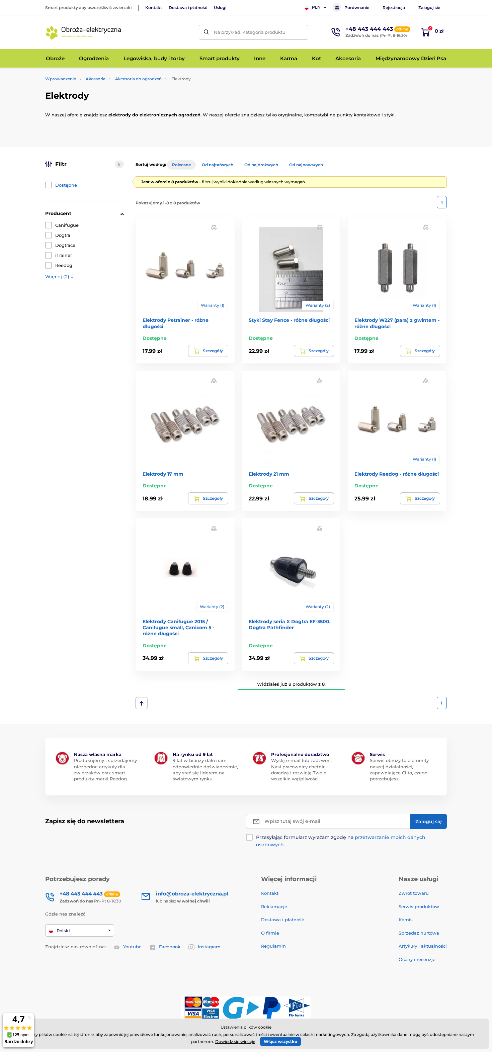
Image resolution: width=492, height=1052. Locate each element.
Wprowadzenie (60, 78)
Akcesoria (95, 78)
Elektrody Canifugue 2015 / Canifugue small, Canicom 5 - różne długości (178, 627)
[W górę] (141, 703)
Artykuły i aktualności (423, 946)
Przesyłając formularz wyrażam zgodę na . (340, 841)
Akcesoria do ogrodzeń (138, 78)
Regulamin (273, 946)
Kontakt (153, 7)
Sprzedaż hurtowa (419, 933)
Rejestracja (394, 7)
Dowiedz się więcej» (235, 1041)
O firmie (270, 933)
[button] (214, 227)
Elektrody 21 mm (269, 474)
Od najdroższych (261, 164)
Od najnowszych (306, 164)
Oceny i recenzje (417, 959)
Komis (406, 919)
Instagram (209, 946)
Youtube (132, 946)
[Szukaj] (206, 32)
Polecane (181, 164)
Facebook (169, 946)
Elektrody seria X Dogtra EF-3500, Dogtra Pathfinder (290, 624)
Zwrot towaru (414, 893)
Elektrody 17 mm (163, 474)
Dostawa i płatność (188, 7)
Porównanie (356, 7)
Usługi (220, 7)
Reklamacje (274, 906)
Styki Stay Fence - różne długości (289, 320)
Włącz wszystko (280, 1041)
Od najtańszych (217, 164)
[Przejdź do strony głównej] (83, 32)
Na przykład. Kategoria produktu (249, 32)
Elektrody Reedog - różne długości (396, 474)
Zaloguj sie (429, 7)
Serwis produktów (419, 906)
